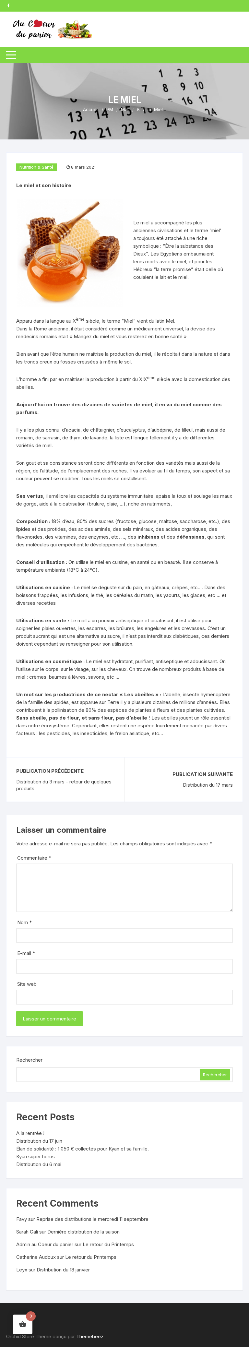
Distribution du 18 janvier (63, 1270)
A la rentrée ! (30, 1133)
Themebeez (89, 1336)
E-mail (26, 953)
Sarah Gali (27, 1232)
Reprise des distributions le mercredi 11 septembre (92, 1219)
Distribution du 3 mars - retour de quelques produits (64, 785)
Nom (24, 922)
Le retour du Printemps (108, 1244)
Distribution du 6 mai (38, 1164)
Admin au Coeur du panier (44, 1244)
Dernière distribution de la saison (83, 1232)
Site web (27, 984)
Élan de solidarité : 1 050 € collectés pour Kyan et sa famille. (82, 1149)
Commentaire (34, 858)
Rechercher (29, 1060)
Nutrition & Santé (36, 167)
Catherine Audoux (36, 1257)
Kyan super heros (35, 1156)
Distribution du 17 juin (39, 1141)
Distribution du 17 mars (208, 785)
